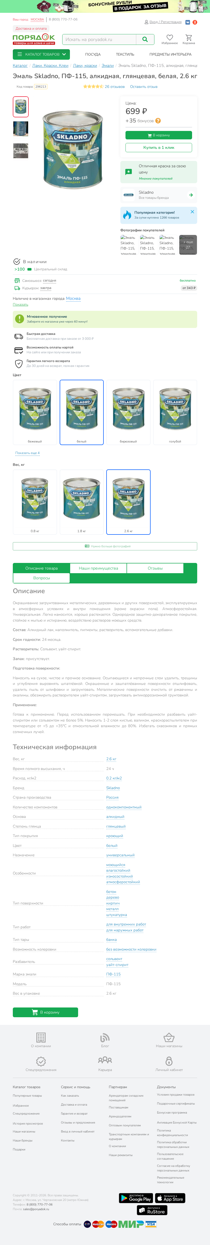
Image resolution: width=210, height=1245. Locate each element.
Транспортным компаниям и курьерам (129, 1136)
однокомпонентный (124, 807)
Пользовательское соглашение (170, 1156)
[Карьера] (105, 1059)
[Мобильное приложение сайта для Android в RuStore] (152, 1210)
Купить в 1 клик (158, 147)
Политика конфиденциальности (172, 1132)
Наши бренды (23, 1140)
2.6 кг (111, 759)
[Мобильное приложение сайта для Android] (136, 1198)
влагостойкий (118, 870)
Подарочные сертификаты (176, 1104)
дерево (112, 897)
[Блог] (105, 1038)
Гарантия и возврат (74, 1114)
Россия (112, 797)
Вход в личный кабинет (77, 1131)
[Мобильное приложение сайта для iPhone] (170, 1198)
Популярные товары (27, 1096)
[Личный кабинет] (169, 1061)
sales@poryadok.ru (36, 1209)
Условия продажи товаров (175, 1095)
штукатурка (116, 914)
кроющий (114, 835)
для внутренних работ (126, 924)
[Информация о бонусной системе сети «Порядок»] (158, 121)
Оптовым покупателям (125, 1125)
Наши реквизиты (121, 1155)
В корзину (161, 135)
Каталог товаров (26, 1087)
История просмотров (28, 1123)
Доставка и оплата (31, 28)
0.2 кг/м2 (114, 778)
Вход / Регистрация (166, 21)
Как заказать (70, 1096)
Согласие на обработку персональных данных (173, 1168)
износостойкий (119, 876)
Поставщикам (118, 1107)
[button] (41, 54)
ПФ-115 (113, 974)
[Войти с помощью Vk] (187, 22)
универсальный (120, 855)
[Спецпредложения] (41, 1061)
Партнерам (118, 1087)
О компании (117, 1146)
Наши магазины (24, 1131)
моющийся (115, 864)
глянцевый (116, 826)
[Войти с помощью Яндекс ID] (195, 22)
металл (112, 908)
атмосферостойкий (123, 881)
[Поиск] (145, 39)
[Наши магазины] (169, 1037)
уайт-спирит (117, 964)
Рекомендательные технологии (170, 1180)
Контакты (68, 1140)
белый (112, 845)
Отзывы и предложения (78, 1122)
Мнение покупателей (155, 178)
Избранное (21, 1106)
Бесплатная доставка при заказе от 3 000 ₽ (60, 338)
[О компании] (41, 1038)
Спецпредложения (26, 1114)
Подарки (19, 1149)
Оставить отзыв (144, 86)
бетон (111, 891)
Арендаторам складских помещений (126, 1098)
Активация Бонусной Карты (177, 1122)
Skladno (113, 787)
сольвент (114, 958)
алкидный (115, 816)
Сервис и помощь (75, 1087)
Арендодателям (120, 1116)
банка (111, 939)
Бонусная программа (172, 1112)
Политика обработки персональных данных (173, 1144)
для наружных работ (124, 930)
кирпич (113, 903)
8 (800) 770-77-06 (63, 19)
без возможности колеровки (131, 949)
